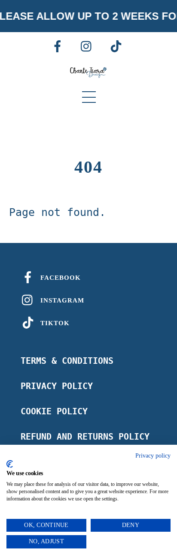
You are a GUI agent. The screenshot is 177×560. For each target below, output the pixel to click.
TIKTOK (54, 323)
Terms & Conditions (67, 361)
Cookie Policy (54, 411)
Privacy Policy (57, 386)
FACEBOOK (59, 277)
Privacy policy (153, 455)
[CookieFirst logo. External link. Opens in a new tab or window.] (9, 464)
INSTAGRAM (61, 300)
